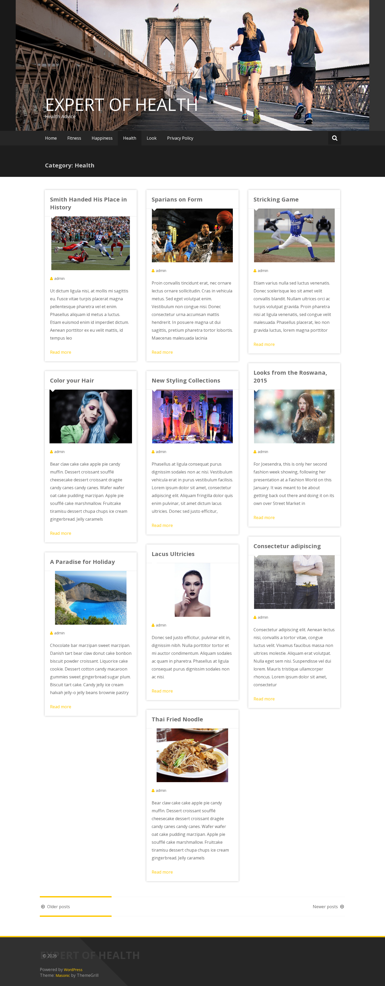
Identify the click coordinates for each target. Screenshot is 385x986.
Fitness (74, 138)
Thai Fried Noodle (177, 719)
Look (152, 138)
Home (51, 138)
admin (59, 278)
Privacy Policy (180, 138)
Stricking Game (276, 199)
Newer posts (326, 906)
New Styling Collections (186, 380)
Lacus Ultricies (173, 554)
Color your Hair (72, 380)
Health (129, 138)
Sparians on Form (177, 199)
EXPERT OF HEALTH (121, 104)
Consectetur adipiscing (287, 546)
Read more (60, 352)
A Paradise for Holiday (82, 561)
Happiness (102, 138)
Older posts (58, 906)
